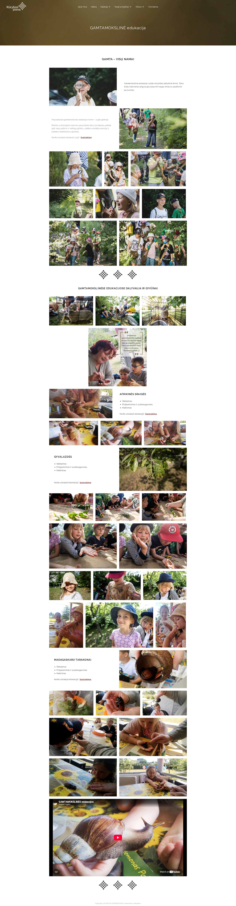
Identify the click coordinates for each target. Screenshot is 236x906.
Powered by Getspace (133, 903)
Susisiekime (86, 137)
